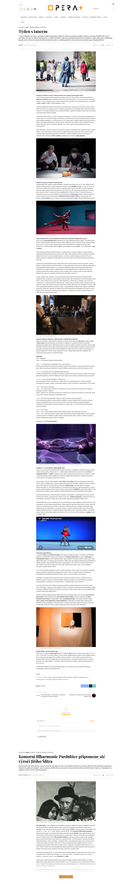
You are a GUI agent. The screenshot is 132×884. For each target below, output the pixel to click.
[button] (113, 4)
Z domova (43, 27)
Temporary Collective (57, 679)
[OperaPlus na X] (24, 9)
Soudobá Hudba (41, 752)
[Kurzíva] (41, 731)
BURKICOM (76, 677)
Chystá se (22, 27)
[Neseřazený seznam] (50, 731)
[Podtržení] (43, 731)
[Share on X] (90, 685)
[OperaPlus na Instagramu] (31, 9)
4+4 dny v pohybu (47, 677)
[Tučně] (39, 731)
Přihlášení (91, 721)
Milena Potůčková (23, 775)
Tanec (27, 27)
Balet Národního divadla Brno (65, 677)
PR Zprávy (33, 752)
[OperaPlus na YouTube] (28, 9)
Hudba (27, 752)
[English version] (35, 9)
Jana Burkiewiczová (83, 677)
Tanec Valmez (48, 679)
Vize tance (65, 679)
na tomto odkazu (52, 421)
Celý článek (66, 876)
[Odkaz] (56, 731)
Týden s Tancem (34, 27)
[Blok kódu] (54, 731)
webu (88, 512)
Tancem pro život (40, 679)
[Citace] (52, 731)
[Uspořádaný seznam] (47, 731)
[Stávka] (45, 731)
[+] (60, 730)
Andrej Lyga (55, 677)
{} (58, 730)
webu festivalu (80, 135)
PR (29, 775)
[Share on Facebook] (101, 45)
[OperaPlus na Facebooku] (21, 9)
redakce (21, 45)
